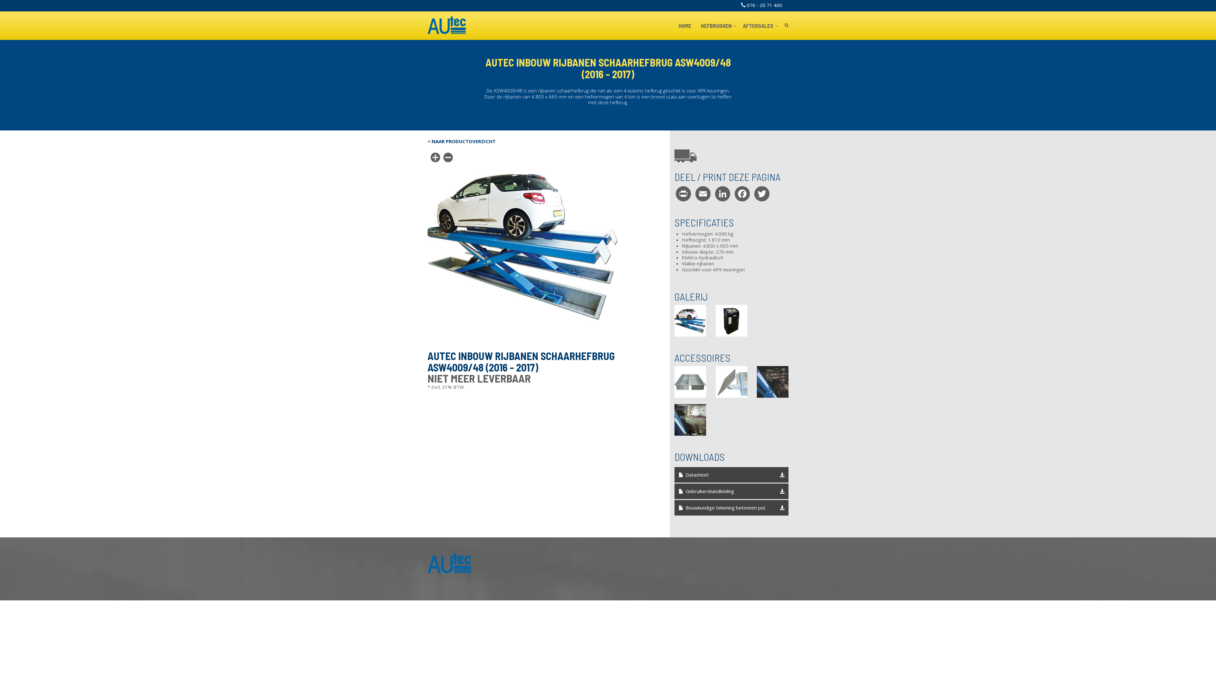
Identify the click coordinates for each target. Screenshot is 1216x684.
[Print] (683, 193)
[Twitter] (762, 193)
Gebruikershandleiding (710, 491)
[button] (690, 321)
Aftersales (758, 25)
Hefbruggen (716, 25)
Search (786, 25)
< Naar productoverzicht (462, 141)
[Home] (447, 25)
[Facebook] (742, 193)
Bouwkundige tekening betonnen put (725, 507)
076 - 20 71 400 (764, 5)
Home (685, 25)
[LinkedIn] (722, 193)
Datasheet (697, 475)
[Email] (703, 193)
